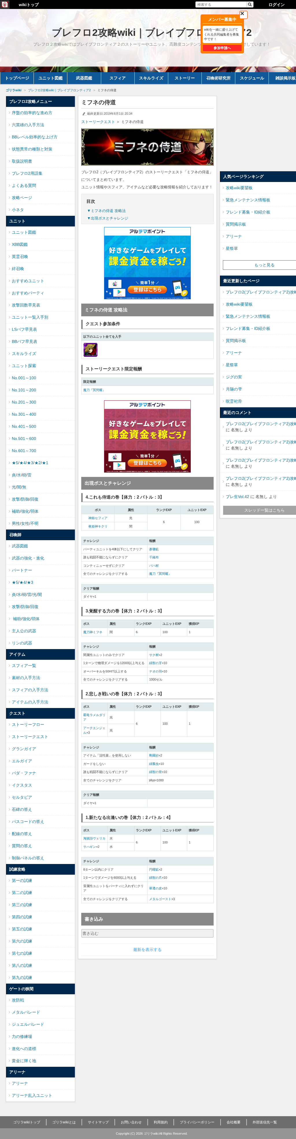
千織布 (154, 557)
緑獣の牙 (155, 663)
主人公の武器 (24, 631)
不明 (34, 523)
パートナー (22, 570)
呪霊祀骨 (234, 401)
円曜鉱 (154, 869)
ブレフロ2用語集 (27, 173)
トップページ (17, 78)
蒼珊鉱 (154, 549)
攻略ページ (22, 197)
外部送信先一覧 (265, 1122)
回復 (34, 499)
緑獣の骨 (155, 772)
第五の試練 (22, 929)
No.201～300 (24, 402)
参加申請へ (222, 48)
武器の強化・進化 (28, 558)
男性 (16, 523)
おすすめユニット (28, 280)
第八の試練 (22, 965)
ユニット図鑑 (50, 78)
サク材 (154, 655)
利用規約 (161, 1122)
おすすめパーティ (28, 293)
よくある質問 (24, 185)
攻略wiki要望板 (239, 187)
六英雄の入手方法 (28, 124)
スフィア (118, 78)
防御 (25, 499)
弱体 (34, 511)
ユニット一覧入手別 (30, 317)
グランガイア (24, 748)
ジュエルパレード (28, 1024)
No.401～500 (24, 426)
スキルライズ (151, 78)
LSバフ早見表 (24, 329)
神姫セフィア (98, 518)
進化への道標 (24, 1048)
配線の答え (22, 833)
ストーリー (185, 78)
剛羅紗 (154, 755)
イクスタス (22, 785)
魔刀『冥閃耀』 (94, 390)
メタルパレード (26, 1012)
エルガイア (22, 761)
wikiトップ (29, 4)
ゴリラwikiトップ (26, 1122)
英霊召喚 (20, 256)
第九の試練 (22, 977)
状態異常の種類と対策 (32, 149)
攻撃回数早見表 (26, 305)
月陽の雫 (234, 389)
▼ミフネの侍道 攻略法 (106, 211)
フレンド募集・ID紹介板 (248, 212)
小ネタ (18, 209)
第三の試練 (22, 904)
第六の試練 (22, 941)
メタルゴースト (160, 899)
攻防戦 (18, 1000)
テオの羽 (155, 671)
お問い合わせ (131, 1122)
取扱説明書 (22, 161)
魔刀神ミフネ (92, 632)
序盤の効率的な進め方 (32, 112)
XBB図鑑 (20, 244)
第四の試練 (22, 917)
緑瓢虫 (154, 763)
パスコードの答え (28, 821)
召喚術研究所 (218, 78)
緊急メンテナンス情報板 (248, 200)
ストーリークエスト (98, 122)
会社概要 (233, 1122)
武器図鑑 (84, 78)
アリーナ (20, 1083)
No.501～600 (24, 438)
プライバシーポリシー (197, 1122)
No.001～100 (24, 378)
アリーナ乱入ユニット (32, 1095)
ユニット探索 (24, 365)
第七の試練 (22, 953)
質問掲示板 (236, 224)
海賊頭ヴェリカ (94, 838)
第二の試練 (22, 892)
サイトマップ (98, 1122)
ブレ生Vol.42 (237, 496)
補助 (16, 511)
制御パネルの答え (28, 858)
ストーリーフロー (28, 724)
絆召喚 (18, 268)
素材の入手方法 (26, 677)
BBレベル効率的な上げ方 (35, 137)
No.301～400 (24, 414)
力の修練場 (22, 1036)
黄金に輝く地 (24, 1060)
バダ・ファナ (24, 773)
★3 (30, 462)
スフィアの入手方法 (30, 690)
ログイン (277, 4)
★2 (37, 462)
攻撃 (16, 499)
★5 (15, 462)
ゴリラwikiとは (64, 1122)
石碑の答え (22, 809)
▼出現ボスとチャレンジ (107, 218)
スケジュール (252, 78)
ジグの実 (234, 377)
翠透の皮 (155, 888)
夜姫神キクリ (98, 526)
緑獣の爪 (155, 877)
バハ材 (154, 565)
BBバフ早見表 (24, 341)
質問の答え (22, 845)
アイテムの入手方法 (30, 702)
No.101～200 (24, 390)
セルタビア (22, 797)
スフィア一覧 (24, 665)
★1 (45, 462)
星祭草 (232, 248)
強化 (25, 511)
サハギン (89, 846)
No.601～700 (24, 450)
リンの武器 (22, 643)
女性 (25, 523)
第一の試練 (22, 880)
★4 (22, 462)
